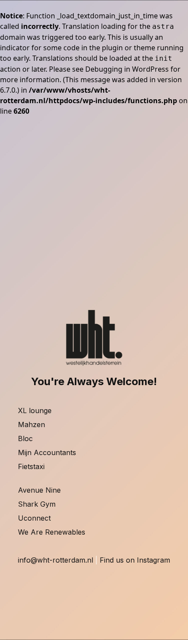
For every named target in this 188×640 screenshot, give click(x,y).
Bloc (25, 438)
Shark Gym (37, 504)
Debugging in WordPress (127, 69)
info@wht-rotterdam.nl (55, 560)
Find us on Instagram (135, 560)
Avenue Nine (39, 490)
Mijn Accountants (47, 452)
